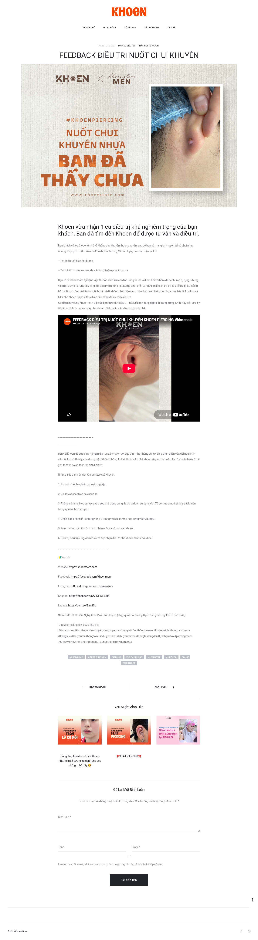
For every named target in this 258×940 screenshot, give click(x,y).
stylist (185, 657)
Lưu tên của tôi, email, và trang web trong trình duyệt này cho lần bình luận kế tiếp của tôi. (110, 864)
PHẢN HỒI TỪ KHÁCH (148, 46)
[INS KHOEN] (249, 931)
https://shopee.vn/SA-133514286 (89, 595)
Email (136, 847)
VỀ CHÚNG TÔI (151, 27)
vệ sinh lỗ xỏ (129, 663)
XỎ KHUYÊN (130, 27)
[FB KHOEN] (241, 931)
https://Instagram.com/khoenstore (92, 586)
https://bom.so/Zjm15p (82, 605)
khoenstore (154, 657)
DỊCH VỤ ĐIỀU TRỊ (126, 46)
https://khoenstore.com (83, 566)
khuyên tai (171, 657)
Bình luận (64, 816)
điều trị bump (76, 657)
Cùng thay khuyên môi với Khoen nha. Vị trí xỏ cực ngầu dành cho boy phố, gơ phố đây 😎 (80, 761)
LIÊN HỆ (171, 27)
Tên (61, 847)
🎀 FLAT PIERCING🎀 (129, 756)
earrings (116, 657)
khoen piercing (134, 657)
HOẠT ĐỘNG (109, 27)
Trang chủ (89, 27)
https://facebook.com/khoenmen (91, 576)
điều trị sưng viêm (97, 657)
